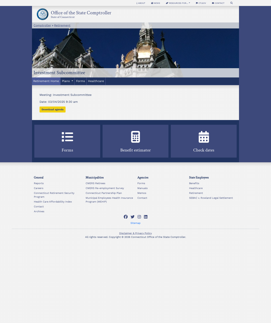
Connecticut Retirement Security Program (54, 195)
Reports (39, 183)
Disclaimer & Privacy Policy (135, 233)
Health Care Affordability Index (53, 201)
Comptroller (42, 25)
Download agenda (53, 109)
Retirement (62, 25)
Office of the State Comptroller (81, 12)
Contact (219, 3)
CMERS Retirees (95, 183)
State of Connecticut (63, 16)
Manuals (142, 188)
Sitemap (135, 223)
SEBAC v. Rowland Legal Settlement (211, 197)
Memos (141, 193)
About (141, 3)
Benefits (194, 183)
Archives (39, 211)
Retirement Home (46, 81)
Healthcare (96, 81)
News (156, 3)
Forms (80, 81)
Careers (38, 188)
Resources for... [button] (178, 3)
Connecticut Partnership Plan (104, 193)
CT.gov (202, 3)
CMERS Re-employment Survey (105, 188)
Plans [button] (66, 81)
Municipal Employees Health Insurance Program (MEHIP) (109, 199)
